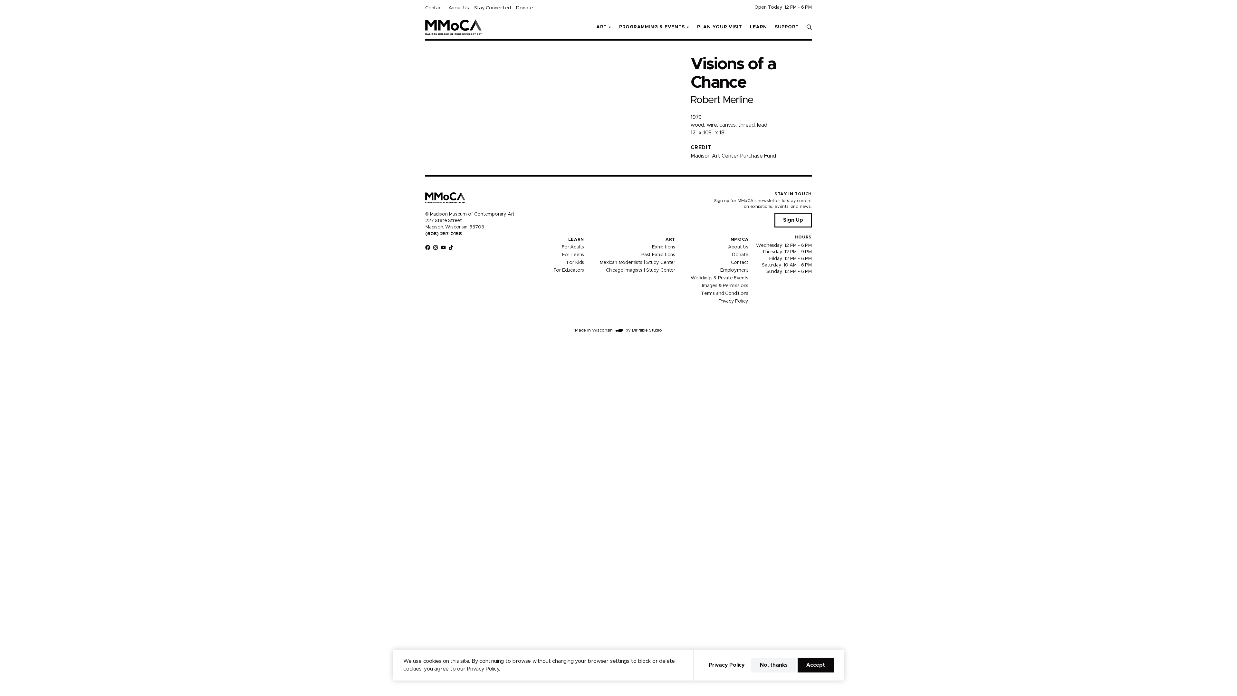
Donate (524, 7)
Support (787, 27)
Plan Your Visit (719, 27)
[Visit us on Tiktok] (451, 247)
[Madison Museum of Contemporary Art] (453, 27)
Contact (434, 7)
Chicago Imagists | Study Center (640, 270)
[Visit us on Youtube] (443, 247)
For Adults (573, 247)
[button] (809, 27)
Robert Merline (722, 100)
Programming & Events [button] (652, 27)
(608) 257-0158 (443, 234)
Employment (734, 270)
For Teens (573, 255)
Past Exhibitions (658, 255)
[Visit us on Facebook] (427, 247)
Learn (758, 27)
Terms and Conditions (724, 293)
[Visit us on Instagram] (435, 247)
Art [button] (601, 27)
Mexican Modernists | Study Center (637, 262)
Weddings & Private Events (719, 278)
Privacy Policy (733, 301)
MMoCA (740, 239)
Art (670, 239)
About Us (458, 7)
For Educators (569, 270)
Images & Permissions (725, 286)
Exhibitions (663, 247)
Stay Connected (492, 7)
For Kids (575, 262)
